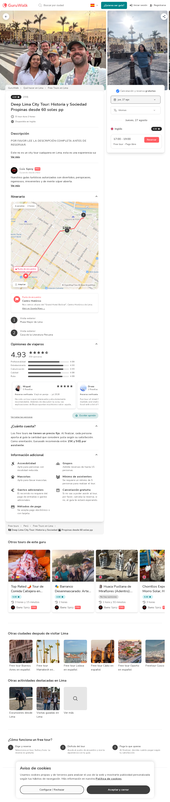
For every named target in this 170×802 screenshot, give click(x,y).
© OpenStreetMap (86, 285)
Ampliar (22, 284)
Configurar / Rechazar (52, 790)
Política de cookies (109, 779)
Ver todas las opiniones (22, 417)
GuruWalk (13, 88)
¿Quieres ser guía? (114, 5)
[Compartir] (164, 16)
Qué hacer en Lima (33, 88)
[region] (54, 245)
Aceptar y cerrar (118, 790)
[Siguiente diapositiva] (162, 50)
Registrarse (160, 5)
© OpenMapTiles (70, 285)
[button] (26, 276)
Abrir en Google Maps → (33, 308)
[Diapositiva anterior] (8, 50)
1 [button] (67, 230)
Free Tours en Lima (58, 88)
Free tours (13, 526)
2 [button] (83, 215)
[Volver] (6, 16)
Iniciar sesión (140, 5)
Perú (26, 526)
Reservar (151, 139)
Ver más (15, 157)
